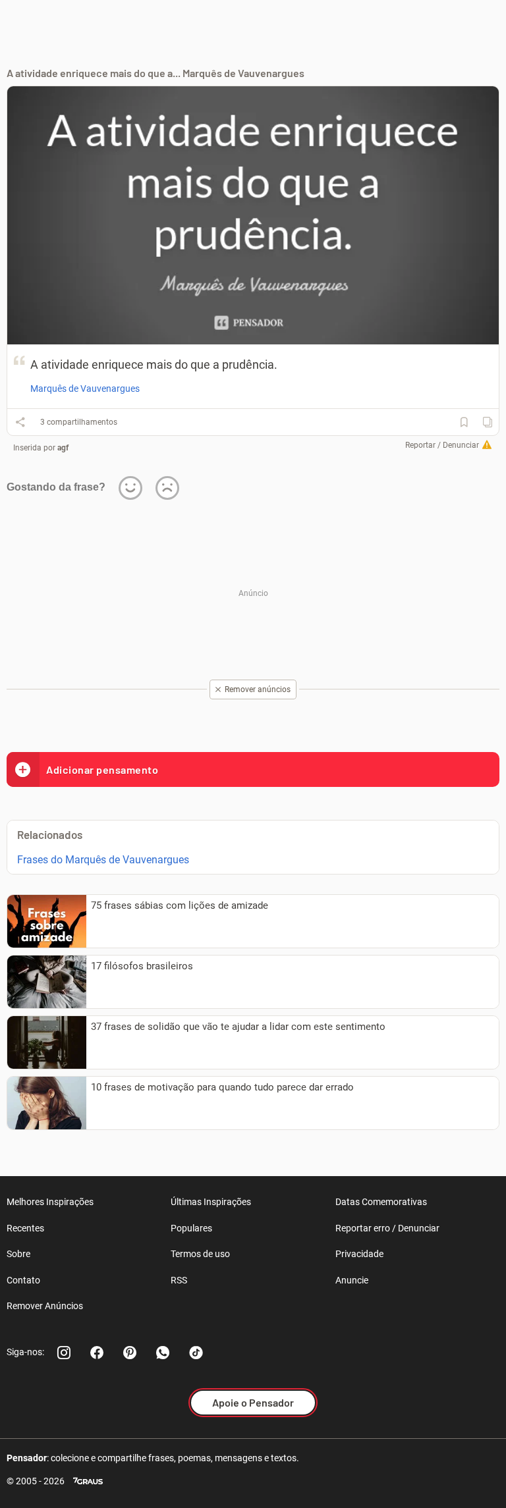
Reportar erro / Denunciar (387, 1228)
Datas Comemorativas (381, 1202)
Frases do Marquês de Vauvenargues (103, 859)
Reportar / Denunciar (442, 445)
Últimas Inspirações (211, 1202)
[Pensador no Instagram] (64, 1352)
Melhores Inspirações (50, 1202)
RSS (179, 1280)
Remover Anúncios (45, 1306)
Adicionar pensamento (102, 769)
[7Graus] (88, 1481)
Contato (23, 1280)
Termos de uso (200, 1254)
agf (63, 447)
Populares (191, 1228)
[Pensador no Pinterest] (130, 1352)
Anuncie (351, 1280)
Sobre (18, 1254)
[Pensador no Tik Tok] (196, 1352)
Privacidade (359, 1254)
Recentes (25, 1228)
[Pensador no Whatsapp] (163, 1352)
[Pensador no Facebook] (97, 1352)
